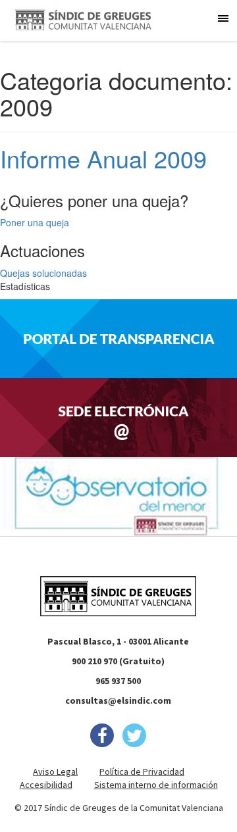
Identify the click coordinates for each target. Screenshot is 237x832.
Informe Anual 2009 (103, 158)
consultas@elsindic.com (118, 700)
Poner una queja (34, 222)
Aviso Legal (55, 771)
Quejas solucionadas (43, 273)
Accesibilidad (46, 785)
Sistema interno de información (156, 785)
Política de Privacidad (141, 771)
